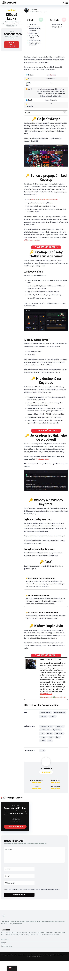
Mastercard (59, 733)
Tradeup (52, 716)
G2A (42, 733)
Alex (35, 9)
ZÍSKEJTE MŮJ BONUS (11, 44)
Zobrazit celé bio (46, 694)
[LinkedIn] (59, 697)
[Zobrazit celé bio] (53, 694)
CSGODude (4, 932)
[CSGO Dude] (9, 2)
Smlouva (43, 716)
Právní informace (6, 946)
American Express (46, 726)
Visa (50, 741)
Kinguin (49, 733)
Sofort (43, 741)
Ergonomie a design (36, 780)
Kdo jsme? (4, 939)
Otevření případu (59, 713)
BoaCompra (59, 726)
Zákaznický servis (55, 786)
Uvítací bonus (15, 806)
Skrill (57, 737)
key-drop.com (51, 75)
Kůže (50, 737)
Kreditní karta (45, 730)
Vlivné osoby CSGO (42, 459)
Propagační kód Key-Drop (15, 808)
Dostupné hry (55, 780)
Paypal (43, 737)
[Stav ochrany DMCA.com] (5, 930)
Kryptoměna (56, 730)
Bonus (37, 786)
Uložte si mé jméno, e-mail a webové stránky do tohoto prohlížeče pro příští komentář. (33, 889)
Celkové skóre (46, 768)
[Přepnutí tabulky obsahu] (64, 112)
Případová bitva (45, 713)
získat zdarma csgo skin (32, 240)
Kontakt (3, 943)
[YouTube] (46, 697)
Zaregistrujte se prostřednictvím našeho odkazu (42, 199)
